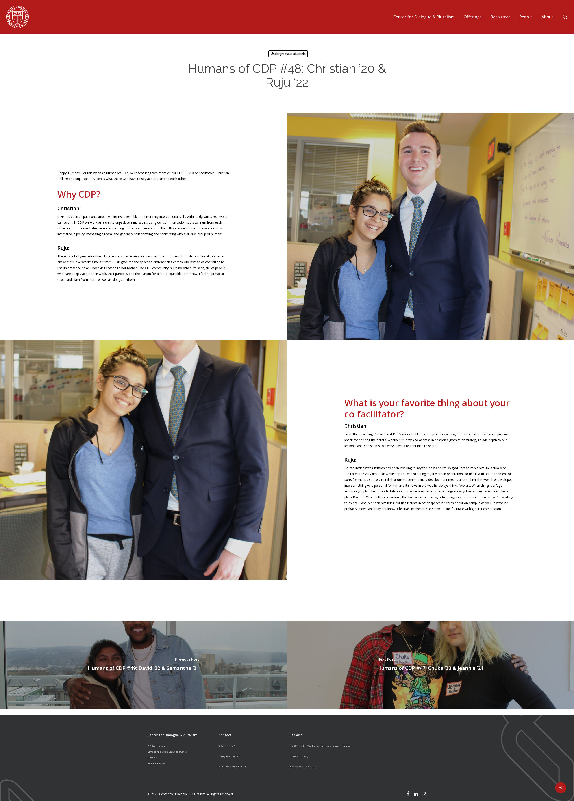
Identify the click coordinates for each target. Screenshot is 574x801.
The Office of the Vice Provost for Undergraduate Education (320, 746)
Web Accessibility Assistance (304, 766)
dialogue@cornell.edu (230, 756)
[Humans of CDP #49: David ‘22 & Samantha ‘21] (143, 665)
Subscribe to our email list (232, 766)
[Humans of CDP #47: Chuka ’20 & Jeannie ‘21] (430, 665)
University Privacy (299, 756)
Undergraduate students (288, 54)
